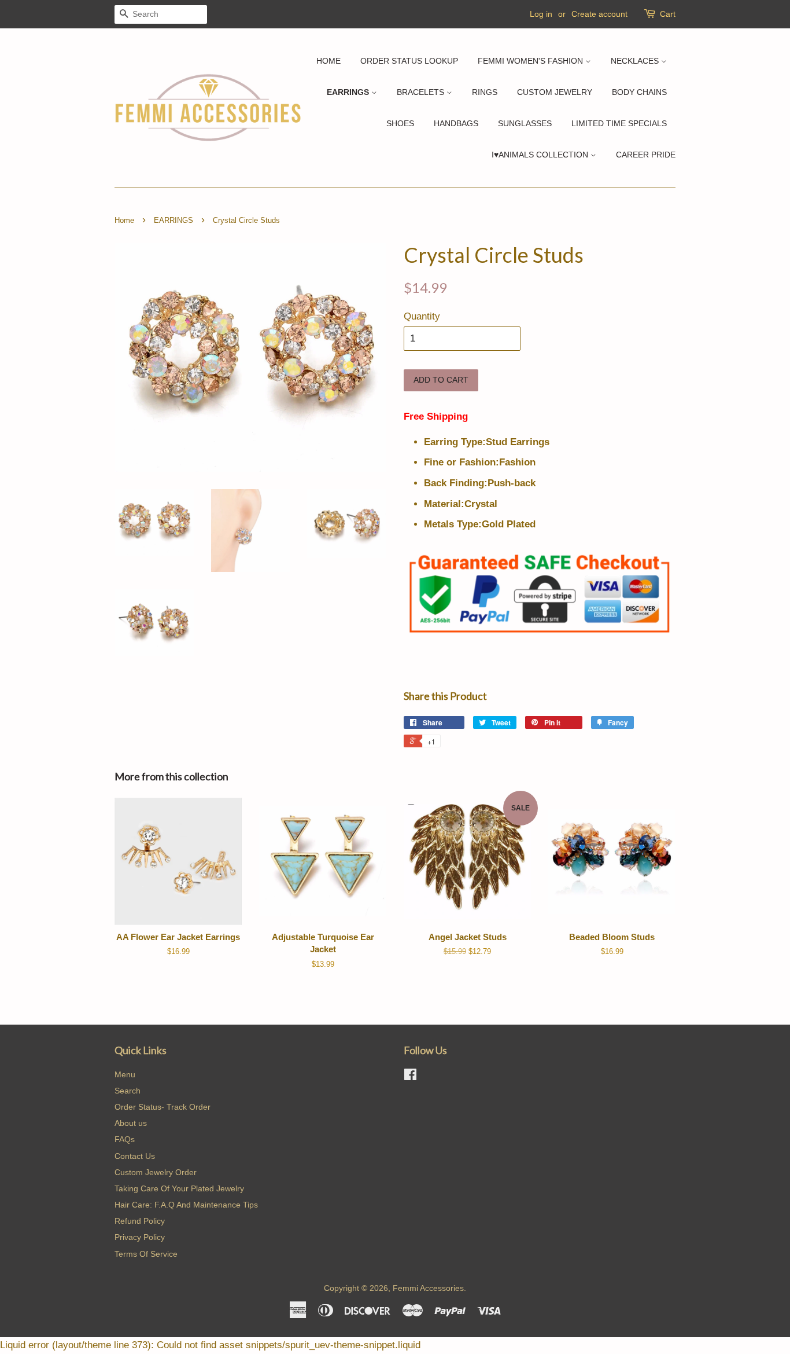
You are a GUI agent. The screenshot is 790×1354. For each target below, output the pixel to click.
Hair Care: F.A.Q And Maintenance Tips (186, 1204)
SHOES (400, 123)
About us (131, 1123)
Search (128, 1090)
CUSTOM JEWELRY (554, 92)
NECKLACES (636, 60)
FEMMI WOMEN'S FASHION (531, 60)
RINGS (484, 92)
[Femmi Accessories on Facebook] (410, 1076)
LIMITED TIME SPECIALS (619, 123)
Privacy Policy (140, 1237)
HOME (328, 60)
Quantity (422, 316)
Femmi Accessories (428, 1288)
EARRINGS (349, 92)
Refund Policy (140, 1220)
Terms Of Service (146, 1253)
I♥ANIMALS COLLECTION (541, 154)
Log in (541, 14)
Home (124, 220)
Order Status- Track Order (163, 1106)
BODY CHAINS (639, 92)
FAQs (125, 1139)
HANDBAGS (456, 123)
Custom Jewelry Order (156, 1172)
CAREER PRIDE (645, 154)
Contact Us (135, 1156)
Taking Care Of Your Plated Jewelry (179, 1188)
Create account (599, 14)
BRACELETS (421, 92)
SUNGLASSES (525, 123)
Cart (667, 14)
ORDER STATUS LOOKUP (409, 60)
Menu (125, 1074)
